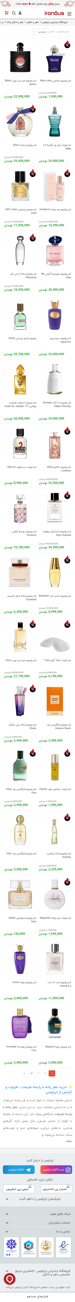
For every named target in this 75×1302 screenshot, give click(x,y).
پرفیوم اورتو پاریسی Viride (22, 338)
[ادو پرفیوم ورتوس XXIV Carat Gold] (20, 186)
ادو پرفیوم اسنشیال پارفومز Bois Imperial (57, 533)
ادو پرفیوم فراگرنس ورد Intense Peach (59, 726)
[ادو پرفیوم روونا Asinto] (20, 959)
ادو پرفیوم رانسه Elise (24, 145)
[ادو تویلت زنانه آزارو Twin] (55, 637)
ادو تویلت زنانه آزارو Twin (57, 660)
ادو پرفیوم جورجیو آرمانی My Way (56, 275)
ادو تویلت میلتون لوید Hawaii (55, 789)
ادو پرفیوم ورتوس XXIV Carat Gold (20, 211)
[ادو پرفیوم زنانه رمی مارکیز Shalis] (20, 701)
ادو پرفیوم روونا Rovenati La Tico (21, 1048)
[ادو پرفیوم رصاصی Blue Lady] (55, 57)
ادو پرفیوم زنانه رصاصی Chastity (59, 855)
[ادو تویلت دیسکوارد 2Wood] (20, 444)
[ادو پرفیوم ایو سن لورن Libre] (20, 637)
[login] (19, 13)
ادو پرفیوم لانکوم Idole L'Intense (59, 469)
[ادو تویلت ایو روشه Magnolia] (55, 894)
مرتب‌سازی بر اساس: (59, 31)
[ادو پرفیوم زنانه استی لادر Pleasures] (20, 250)
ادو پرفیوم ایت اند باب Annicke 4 (59, 984)
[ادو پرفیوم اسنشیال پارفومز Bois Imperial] (55, 508)
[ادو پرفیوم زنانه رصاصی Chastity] (55, 830)
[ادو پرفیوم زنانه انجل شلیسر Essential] (20, 572)
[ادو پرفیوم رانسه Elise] (20, 122)
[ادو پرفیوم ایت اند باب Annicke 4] (55, 959)
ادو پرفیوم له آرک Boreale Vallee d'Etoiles (57, 404)
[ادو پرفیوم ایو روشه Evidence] (55, 186)
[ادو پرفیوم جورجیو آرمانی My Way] (55, 250)
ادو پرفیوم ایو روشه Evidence (55, 209)
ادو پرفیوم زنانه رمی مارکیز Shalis (22, 726)
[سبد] (7, 13)
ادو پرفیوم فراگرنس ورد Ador (21, 853)
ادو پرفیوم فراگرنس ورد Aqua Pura (21, 791)
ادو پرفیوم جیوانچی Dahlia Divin (22, 919)
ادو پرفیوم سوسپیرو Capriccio (60, 340)
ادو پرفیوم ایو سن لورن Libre (21, 660)
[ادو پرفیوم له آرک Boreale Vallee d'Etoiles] (55, 379)
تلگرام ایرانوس (16, 1169)
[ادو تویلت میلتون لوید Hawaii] (55, 766)
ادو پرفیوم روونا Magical (58, 1047)
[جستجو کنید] (13, 14)
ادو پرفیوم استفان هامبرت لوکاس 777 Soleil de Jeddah (20, 404)
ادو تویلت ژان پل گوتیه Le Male (57, 147)
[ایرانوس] (54, 12)
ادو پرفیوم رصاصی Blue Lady (55, 80)
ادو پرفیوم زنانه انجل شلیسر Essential (21, 597)
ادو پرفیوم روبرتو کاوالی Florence (24, 533)
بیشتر (69, 1140)
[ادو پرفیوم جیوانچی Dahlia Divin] (20, 894)
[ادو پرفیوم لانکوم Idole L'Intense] (55, 444)
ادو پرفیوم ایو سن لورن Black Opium (20, 82)
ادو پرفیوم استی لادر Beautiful (55, 596)
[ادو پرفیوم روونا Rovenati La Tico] (20, 1023)
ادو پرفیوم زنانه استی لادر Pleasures (23, 275)
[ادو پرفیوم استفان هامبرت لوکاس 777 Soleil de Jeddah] (20, 379)
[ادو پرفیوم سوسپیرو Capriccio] (55, 315)
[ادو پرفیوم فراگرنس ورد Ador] (20, 830)
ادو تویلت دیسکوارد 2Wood (21, 467)
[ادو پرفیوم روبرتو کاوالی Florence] (20, 508)
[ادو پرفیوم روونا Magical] (55, 1023)
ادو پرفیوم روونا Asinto (24, 982)
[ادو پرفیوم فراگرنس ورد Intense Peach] (55, 701)
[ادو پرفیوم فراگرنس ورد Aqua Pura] (20, 766)
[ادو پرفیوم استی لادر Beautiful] (55, 572)
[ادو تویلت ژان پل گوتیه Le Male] (55, 122)
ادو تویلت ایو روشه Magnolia (55, 918)
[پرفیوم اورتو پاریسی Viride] (20, 315)
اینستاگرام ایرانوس (54, 1169)
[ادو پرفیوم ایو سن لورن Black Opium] (20, 57)
